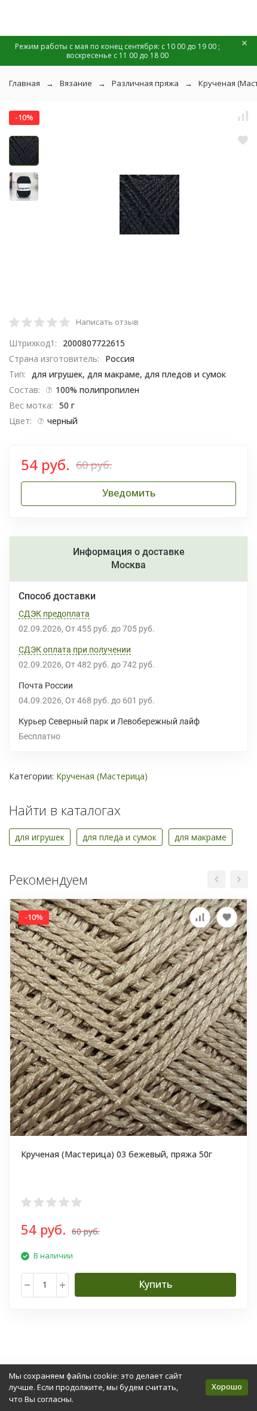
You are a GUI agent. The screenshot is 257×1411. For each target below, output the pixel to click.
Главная (24, 83)
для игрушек (40, 837)
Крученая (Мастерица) (102, 776)
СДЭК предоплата (54, 613)
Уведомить (128, 492)
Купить (155, 1284)
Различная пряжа (145, 83)
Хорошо (227, 1386)
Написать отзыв (107, 321)
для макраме (201, 837)
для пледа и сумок (119, 837)
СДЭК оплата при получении (75, 649)
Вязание (76, 83)
